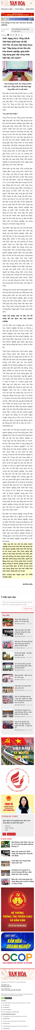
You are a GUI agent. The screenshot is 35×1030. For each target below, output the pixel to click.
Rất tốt (7, 826)
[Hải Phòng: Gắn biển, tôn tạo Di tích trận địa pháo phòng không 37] (5, 844)
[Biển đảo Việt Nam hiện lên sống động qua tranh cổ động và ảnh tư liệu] (8, 644)
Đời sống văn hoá (20, 623)
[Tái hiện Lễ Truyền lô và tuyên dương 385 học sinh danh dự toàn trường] (8, 713)
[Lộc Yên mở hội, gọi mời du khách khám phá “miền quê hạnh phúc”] (8, 667)
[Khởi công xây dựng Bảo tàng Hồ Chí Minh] (8, 633)
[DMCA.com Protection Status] (6, 998)
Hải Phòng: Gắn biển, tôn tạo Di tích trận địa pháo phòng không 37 (22, 844)
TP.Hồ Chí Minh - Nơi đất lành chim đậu (23, 654)
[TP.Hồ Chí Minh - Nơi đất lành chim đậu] (8, 656)
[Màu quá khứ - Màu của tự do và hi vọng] (8, 678)
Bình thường (9, 828)
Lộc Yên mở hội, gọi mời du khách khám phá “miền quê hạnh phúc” (23, 665)
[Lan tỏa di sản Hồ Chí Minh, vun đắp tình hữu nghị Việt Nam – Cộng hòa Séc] (8, 725)
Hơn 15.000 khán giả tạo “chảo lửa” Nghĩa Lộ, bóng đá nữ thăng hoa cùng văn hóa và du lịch (23, 699)
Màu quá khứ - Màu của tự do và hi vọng (23, 676)
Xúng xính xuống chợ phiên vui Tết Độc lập (22, 620)
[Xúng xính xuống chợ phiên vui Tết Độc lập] (8, 622)
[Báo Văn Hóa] (17, 973)
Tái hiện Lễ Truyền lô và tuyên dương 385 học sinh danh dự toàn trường (23, 712)
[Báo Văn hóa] (17, 3)
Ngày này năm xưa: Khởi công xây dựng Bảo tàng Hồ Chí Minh (23, 632)
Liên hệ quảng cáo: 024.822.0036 (11, 1012)
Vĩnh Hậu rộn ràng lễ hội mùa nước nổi (23, 687)
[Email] (11, 35)
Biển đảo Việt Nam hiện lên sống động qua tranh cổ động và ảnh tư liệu (23, 643)
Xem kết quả (11, 834)
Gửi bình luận (28, 608)
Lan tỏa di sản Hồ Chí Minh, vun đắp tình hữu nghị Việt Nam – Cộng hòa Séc (23, 724)
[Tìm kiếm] (31, 3)
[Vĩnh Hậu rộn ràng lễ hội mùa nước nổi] (8, 689)
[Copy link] (13, 35)
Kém (6, 830)
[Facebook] (8, 35)
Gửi (4, 834)
